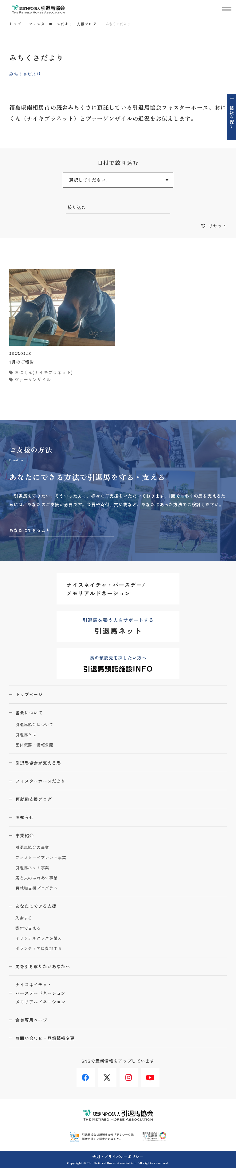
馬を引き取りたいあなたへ (42, 966)
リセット (218, 226)
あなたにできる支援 (36, 906)
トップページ (29, 694)
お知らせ (24, 817)
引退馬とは (26, 735)
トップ (15, 23)
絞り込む (77, 207)
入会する (23, 918)
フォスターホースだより (40, 781)
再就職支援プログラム (36, 888)
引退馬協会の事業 (32, 847)
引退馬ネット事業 (32, 868)
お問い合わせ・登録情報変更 (45, 1038)
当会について (29, 712)
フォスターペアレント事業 (40, 857)
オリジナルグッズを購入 (38, 938)
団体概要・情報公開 (34, 745)
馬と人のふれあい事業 (36, 878)
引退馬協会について (34, 724)
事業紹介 (24, 835)
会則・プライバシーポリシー (117, 1156)
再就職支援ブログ (33, 799)
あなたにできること (29, 530)
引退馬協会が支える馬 (38, 763)
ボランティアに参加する (38, 948)
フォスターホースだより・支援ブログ (63, 23)
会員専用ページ (31, 1020)
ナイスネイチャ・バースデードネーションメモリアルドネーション (40, 993)
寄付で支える (28, 928)
